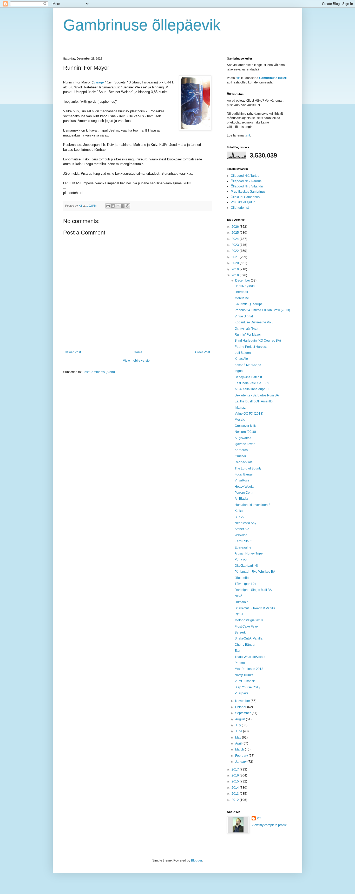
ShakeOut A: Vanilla (248, 638)
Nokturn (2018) (245, 432)
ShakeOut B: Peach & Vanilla (255, 608)
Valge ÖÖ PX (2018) (249, 413)
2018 (236, 275)
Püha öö (241, 559)
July (238, 725)
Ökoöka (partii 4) (246, 565)
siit (238, 78)
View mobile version (137, 360)
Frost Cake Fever (247, 626)
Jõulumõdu (243, 578)
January (241, 762)
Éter (237, 650)
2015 (236, 781)
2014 (236, 787)
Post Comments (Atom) (98, 372)
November (243, 701)
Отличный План (246, 328)
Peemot (240, 663)
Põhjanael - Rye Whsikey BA (255, 571)
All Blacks (241, 498)
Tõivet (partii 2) (245, 584)
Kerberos (241, 450)
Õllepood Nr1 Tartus (245, 176)
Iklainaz (240, 407)
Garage (98, 82)
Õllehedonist (240, 208)
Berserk (240, 632)
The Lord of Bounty (248, 468)
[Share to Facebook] (122, 205)
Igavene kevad (245, 444)
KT (259, 818)
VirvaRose (242, 480)
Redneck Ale (244, 462)
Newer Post (72, 352)
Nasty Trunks (244, 675)
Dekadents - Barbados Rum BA (257, 395)
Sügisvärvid (243, 438)
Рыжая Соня (244, 492)
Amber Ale (242, 529)
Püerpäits (241, 693)
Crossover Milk (245, 426)
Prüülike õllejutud (243, 202)
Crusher (240, 456)
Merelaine (242, 298)
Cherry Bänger (245, 645)
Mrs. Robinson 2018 (249, 669)
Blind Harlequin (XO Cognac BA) (258, 340)
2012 (236, 800)
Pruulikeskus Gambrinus (248, 191)
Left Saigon (243, 353)
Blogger (196, 860)
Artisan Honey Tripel (249, 553)
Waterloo (241, 535)
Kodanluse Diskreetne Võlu (254, 322)
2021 (236, 257)
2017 (236, 769)
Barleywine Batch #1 (249, 377)
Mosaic (240, 419)
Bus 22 (240, 517)
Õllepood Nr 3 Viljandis (247, 186)
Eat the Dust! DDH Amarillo (254, 401)
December (243, 280)
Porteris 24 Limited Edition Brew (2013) (262, 310)
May (238, 737)
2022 (236, 251)
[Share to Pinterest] (127, 205)
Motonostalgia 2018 (249, 620)
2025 (236, 232)
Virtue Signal (244, 316)
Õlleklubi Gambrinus (245, 197)
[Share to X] (117, 205)
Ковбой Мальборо (248, 365)
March (240, 749)
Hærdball (241, 292)
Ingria (239, 371)
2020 (236, 263)
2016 (236, 775)
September (243, 713)
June (239, 731)
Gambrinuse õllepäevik (142, 25)
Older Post (202, 352)
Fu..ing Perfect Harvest (251, 347)
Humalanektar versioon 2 (252, 505)
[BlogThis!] (112, 205)
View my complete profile (269, 825)
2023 (236, 245)
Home (138, 352)
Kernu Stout (243, 541)
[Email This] (107, 205)
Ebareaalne (243, 547)
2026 (236, 227)
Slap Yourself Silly (247, 687)
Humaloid (241, 602)
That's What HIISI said (250, 657)
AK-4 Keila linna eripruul (252, 389)
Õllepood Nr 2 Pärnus (246, 181)
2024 (236, 239)
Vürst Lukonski (245, 681)
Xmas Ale (241, 359)
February (242, 756)
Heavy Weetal (244, 486)
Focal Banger (244, 474)
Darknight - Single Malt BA (253, 590)
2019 (236, 269)
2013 (236, 793)
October (241, 707)
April (238, 743)
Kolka (239, 511)
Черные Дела (245, 286)
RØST (239, 614)
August (240, 719)
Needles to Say (245, 523)
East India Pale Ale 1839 (252, 383)
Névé (238, 596)
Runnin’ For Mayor (248, 334)
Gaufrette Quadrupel (249, 304)
